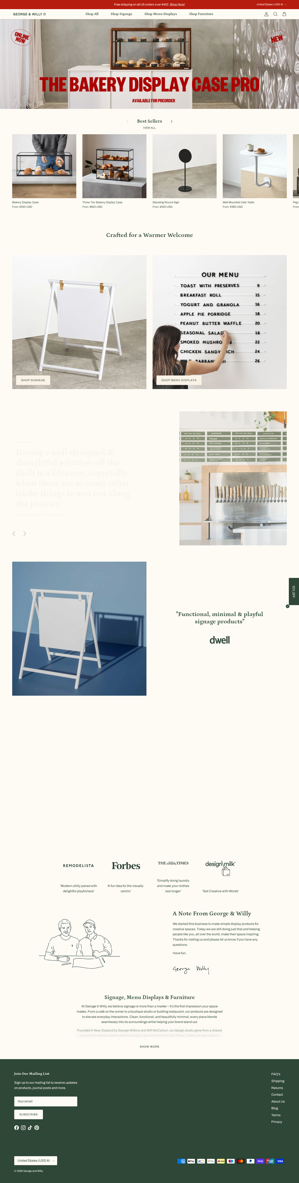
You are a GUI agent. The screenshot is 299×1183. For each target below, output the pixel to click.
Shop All (91, 14)
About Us (278, 1101)
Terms (275, 1115)
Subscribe (28, 1114)
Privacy (276, 1122)
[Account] (265, 14)
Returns (277, 1088)
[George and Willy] (29, 14)
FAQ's (275, 1074)
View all (149, 127)
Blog (274, 1108)
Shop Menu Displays (160, 14)
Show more (149, 1046)
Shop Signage (121, 14)
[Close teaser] (288, 606)
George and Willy (33, 1171)
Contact (277, 1094)
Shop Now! (177, 4)
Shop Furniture (201, 14)
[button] (294, 591)
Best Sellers (149, 121)
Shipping (277, 1081)
